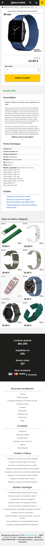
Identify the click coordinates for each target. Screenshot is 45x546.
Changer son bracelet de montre (18, 196)
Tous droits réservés (31, 535)
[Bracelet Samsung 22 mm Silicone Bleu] (33, 286)
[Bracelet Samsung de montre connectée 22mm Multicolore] (33, 260)
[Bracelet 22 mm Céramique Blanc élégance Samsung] (33, 233)
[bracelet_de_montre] (18, 2)
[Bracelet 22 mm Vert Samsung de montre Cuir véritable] (11, 233)
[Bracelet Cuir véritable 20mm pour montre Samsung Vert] (11, 313)
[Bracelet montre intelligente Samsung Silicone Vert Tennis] (11, 260)
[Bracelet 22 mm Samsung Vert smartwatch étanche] (33, 313)
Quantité (9, 66)
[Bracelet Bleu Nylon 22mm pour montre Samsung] (11, 286)
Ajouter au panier (22, 78)
